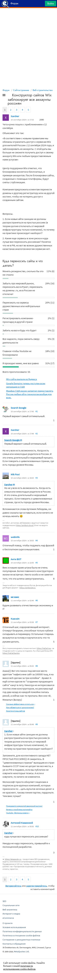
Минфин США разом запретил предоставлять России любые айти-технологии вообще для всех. (29, 394)
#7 (36, 622)
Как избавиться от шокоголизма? (20, 707)
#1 (36, 411)
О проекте (8, 923)
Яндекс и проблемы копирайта (19, 809)
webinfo (15, 537)
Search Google (18, 407)
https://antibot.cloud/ (25, 525)
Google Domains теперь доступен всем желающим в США (25, 385)
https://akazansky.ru (13, 859)
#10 (37, 826)
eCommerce (8, 918)
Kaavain (15, 618)
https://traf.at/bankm (11, 653)
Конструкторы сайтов (15, 711)
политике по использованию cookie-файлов (19, 967)
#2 (36, 433)
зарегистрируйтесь (36, 885)
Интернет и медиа (11, 913)
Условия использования (14, 927)
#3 (36, 477)
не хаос (15, 597)
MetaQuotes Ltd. (21, 951)
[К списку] (9, 96)
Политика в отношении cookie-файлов (21, 935)
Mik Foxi (15, 474)
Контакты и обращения (14, 943)
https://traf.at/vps (44, 648)
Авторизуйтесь (13, 885)
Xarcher (15, 116)
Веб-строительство (43, 90)
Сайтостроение (21, 90)
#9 (36, 724)
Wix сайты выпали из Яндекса (21, 379)
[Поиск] (41, 4)
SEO (4, 901)
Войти (50, 3)
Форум (6, 90)
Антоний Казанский (22, 822)
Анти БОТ (16, 559)
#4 (36, 540)
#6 (36, 600)
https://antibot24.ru (27, 587)
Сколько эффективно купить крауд (21, 704)
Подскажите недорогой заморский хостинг (24, 806)
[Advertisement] (28, 16)
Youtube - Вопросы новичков (18, 813)
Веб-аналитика (10, 909)
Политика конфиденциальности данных (22, 931)
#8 (36, 665)
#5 (36, 562)
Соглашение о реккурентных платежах (21, 939)
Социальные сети (11, 905)
